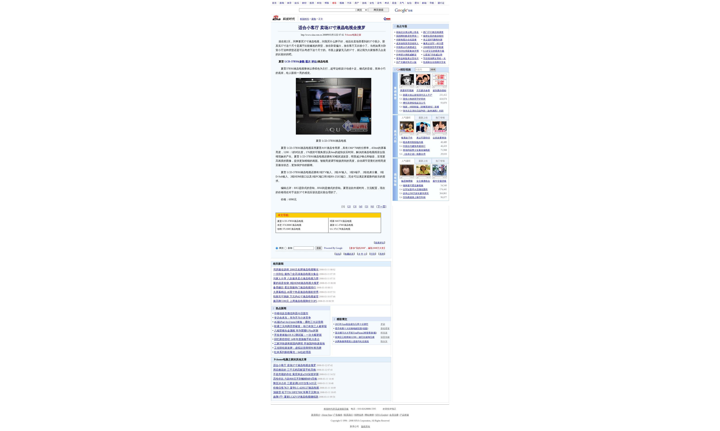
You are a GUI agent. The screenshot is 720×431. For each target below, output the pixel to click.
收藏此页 (349, 254)
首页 (274, 3)
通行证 (441, 3)
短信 (409, 3)
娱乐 (297, 3)
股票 (312, 3)
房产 (357, 3)
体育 (289, 3)
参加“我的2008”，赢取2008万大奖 (367, 248)
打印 (372, 254)
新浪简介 (315, 415)
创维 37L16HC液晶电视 (288, 229)
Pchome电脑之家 (353, 35)
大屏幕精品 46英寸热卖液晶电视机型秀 (296, 292)
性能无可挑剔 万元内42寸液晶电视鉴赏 (296, 296)
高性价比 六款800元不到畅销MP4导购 (295, 378)
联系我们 (348, 415)
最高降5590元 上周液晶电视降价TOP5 (295, 301)
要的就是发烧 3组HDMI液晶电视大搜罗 (296, 283)
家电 (313, 19)
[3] (354, 206)
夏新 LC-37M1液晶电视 (341, 225)
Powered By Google (333, 248)
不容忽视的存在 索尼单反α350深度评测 (296, 374)
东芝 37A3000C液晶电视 (289, 225)
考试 (387, 3)
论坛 (338, 254)
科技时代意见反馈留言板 (336, 409)
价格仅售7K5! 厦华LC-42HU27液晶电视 (296, 387)
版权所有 (365, 426)
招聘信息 (358, 415)
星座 (394, 3)
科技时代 (304, 19)
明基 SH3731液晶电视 (341, 221)
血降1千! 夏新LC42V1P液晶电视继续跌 (295, 396)
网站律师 (369, 415)
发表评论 (379, 242)
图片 (308, 61)
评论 (314, 61)
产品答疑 (404, 415)
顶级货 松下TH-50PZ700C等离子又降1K (296, 392)
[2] (349, 206)
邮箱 (424, 3)
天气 (402, 3)
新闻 (282, 3)
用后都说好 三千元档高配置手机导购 (294, 369)
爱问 (417, 3)
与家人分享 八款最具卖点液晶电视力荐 (296, 278)
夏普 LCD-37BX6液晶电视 (290, 221)
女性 (372, 3)
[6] (372, 206)
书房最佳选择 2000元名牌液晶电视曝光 (296, 269)
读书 (379, 3)
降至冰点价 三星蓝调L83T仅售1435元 (295, 383)
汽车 (349, 3)
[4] (360, 206)
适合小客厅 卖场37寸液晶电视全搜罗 (294, 365)
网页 (281, 248)
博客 (327, 3)
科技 (319, 3)
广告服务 (337, 415)
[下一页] (381, 206)
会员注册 (393, 415)
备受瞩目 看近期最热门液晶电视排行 (294, 287)
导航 (432, 3)
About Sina (327, 415)
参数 (302, 61)
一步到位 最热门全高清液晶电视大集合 (296, 274)
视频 (342, 3)
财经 (304, 3)
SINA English (381, 415)
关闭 (382, 254)
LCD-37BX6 (291, 61)
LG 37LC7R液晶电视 (340, 229)
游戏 (364, 3)
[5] (366, 206)
